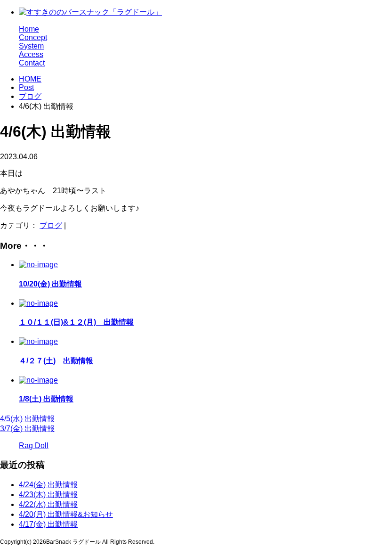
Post (26, 87)
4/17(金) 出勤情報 (48, 524)
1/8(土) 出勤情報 (46, 399)
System (31, 46)
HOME (30, 79)
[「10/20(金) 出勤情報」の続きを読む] (38, 265)
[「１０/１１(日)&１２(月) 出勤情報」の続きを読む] (38, 303)
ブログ (30, 96)
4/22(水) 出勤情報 (48, 504)
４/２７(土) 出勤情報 (56, 361)
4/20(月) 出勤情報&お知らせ (66, 514)
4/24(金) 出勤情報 (48, 485)
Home (29, 29)
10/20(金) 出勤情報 (50, 284)
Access (31, 54)
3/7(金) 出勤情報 (27, 429)
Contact (32, 63)
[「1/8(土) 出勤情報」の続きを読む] (38, 380)
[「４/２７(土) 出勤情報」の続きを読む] (38, 341)
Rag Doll (33, 446)
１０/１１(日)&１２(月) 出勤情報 (76, 322)
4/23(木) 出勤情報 (48, 495)
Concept (33, 37)
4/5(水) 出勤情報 (27, 419)
